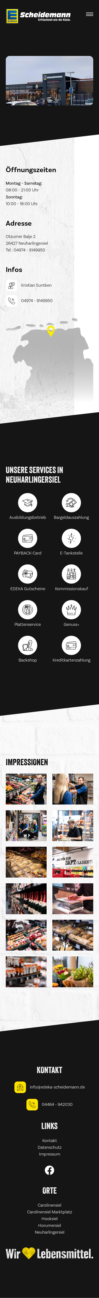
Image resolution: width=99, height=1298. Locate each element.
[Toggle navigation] (89, 15)
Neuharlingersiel (49, 1232)
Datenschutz (50, 1147)
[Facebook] (49, 1170)
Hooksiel (50, 1219)
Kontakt (49, 1140)
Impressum (49, 1154)
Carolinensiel (49, 1205)
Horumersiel (49, 1225)
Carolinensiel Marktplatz (49, 1212)
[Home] (38, 16)
